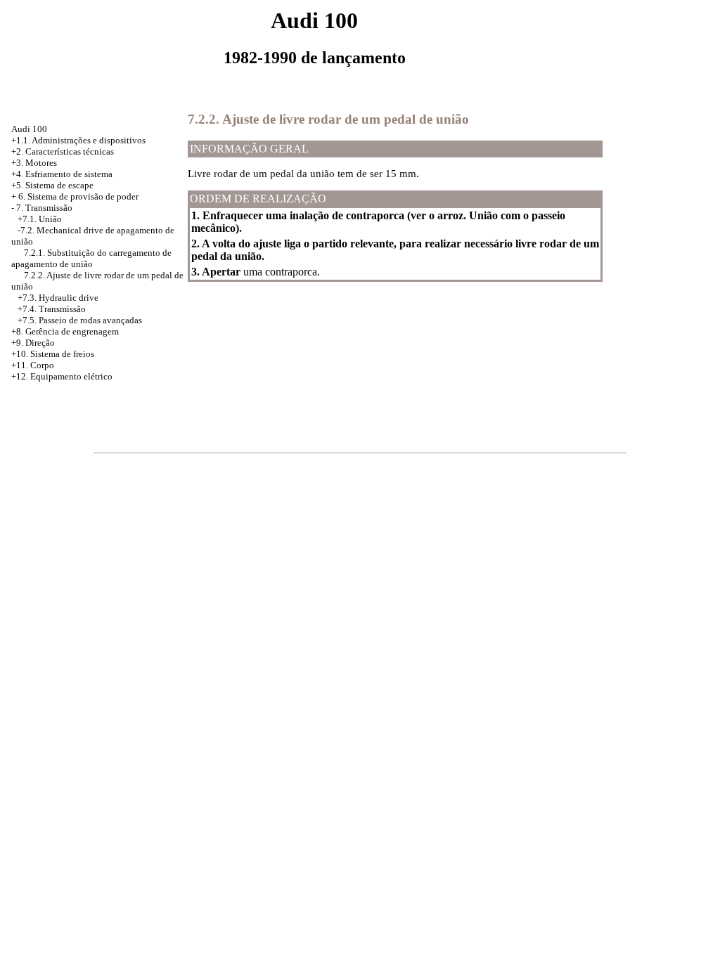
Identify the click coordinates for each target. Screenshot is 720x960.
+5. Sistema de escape (52, 185)
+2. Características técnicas (62, 151)
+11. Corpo (32, 365)
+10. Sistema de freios (52, 354)
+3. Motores (34, 162)
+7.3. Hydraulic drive (58, 297)
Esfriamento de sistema (68, 174)
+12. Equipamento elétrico (61, 376)
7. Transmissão (44, 207)
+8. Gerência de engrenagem (65, 331)
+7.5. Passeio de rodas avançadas (80, 320)
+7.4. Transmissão (52, 309)
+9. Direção (33, 342)
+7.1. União (40, 219)
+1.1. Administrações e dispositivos (78, 140)
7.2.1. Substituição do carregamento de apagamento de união (91, 258)
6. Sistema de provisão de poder (78, 196)
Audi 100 (29, 129)
